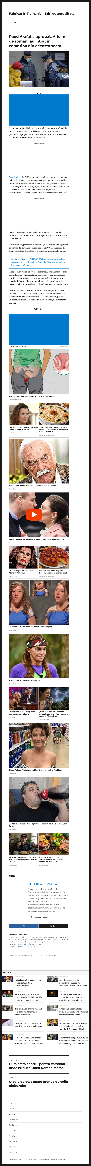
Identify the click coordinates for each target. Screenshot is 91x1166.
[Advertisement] (39, 110)
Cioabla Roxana (42, 884)
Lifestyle (12, 1130)
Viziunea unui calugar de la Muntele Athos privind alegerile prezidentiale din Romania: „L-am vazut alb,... (74, 1041)
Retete (12, 1136)
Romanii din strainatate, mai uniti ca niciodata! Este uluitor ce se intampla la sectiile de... (28, 1012)
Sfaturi (12, 1147)
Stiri (36, 955)
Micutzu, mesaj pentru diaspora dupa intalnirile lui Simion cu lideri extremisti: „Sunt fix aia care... (29, 997)
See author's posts (39, 917)
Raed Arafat (14, 177)
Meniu (14, 23)
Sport (11, 1109)
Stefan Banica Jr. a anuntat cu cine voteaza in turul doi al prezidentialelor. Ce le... (28, 983)
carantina (43, 955)
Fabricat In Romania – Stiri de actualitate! (42, 13)
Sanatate (13, 1141)
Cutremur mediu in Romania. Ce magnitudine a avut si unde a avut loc (28, 1026)
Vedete (12, 1114)
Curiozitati (13, 1125)
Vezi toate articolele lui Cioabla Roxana (22, 947)
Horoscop (13, 1152)
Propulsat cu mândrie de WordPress (53, 1159)
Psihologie (13, 1120)
